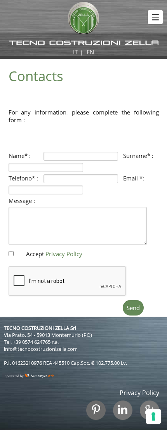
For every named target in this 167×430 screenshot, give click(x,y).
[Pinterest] (98, 414)
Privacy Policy (63, 254)
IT (75, 52)
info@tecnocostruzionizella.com (41, 348)
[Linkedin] (125, 414)
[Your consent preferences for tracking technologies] (153, 416)
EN (90, 52)
